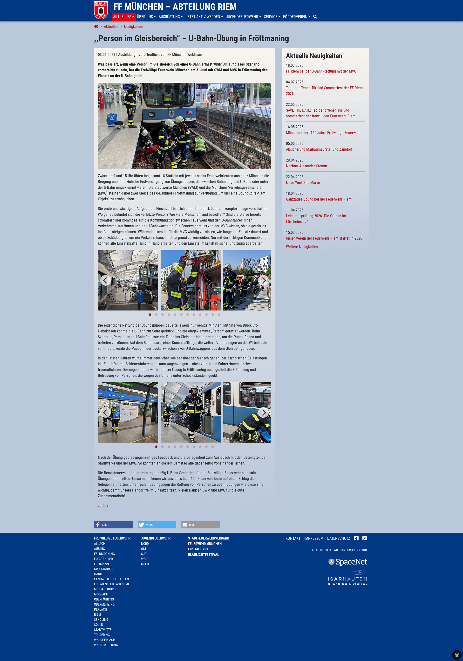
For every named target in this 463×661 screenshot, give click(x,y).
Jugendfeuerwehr (155, 538)
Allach (99, 544)
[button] (124, 17)
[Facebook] (356, 539)
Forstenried (103, 559)
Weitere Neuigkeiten (302, 246)
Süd (144, 554)
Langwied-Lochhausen (111, 579)
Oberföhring (104, 599)
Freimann (101, 564)
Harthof (100, 574)
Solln (98, 625)
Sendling (101, 619)
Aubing (99, 549)
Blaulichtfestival (203, 555)
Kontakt (293, 538)
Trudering (102, 635)
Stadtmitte (102, 630)
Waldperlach (104, 640)
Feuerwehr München (205, 544)
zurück (103, 505)
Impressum (313, 538)
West (145, 559)
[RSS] (365, 539)
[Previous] (105, 280)
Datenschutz (338, 538)
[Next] (263, 280)
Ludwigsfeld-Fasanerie (112, 584)
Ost (143, 549)
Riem (97, 614)
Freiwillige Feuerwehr (112, 538)
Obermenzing (104, 604)
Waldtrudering (106, 645)
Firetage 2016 (199, 549)
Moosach (101, 594)
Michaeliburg (105, 589)
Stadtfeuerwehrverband (208, 538)
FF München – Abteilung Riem (175, 6)
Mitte (145, 564)
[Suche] (315, 17)
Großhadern (104, 569)
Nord (145, 544)
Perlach (100, 609)
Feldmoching (104, 554)
